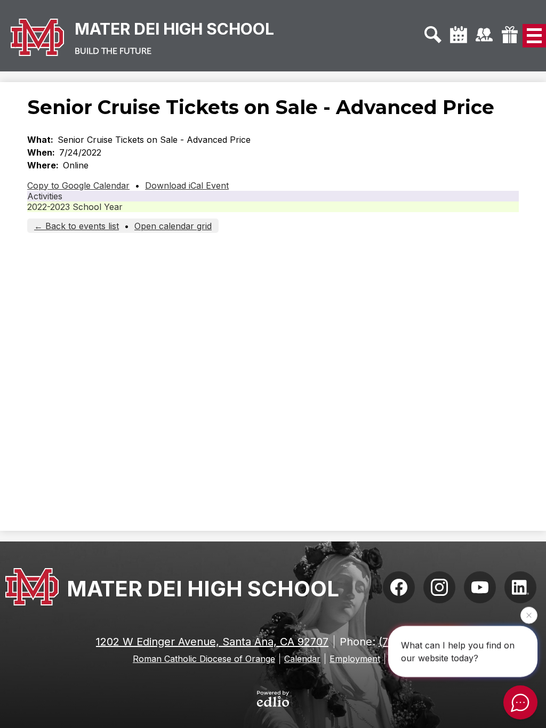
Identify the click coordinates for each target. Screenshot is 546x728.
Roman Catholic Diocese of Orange (204, 658)
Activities (44, 196)
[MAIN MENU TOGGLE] (534, 35)
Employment (355, 658)
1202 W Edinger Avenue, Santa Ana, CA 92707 (212, 641)
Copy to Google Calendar (78, 185)
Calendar (302, 658)
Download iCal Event (187, 185)
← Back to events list (76, 226)
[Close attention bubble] (528, 615)
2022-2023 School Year (75, 206)
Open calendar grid (173, 226)
